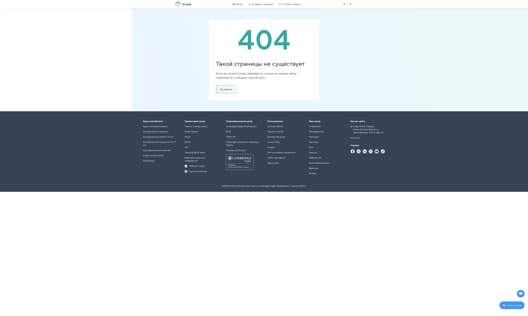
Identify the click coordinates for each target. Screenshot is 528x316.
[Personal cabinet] (350, 4)
